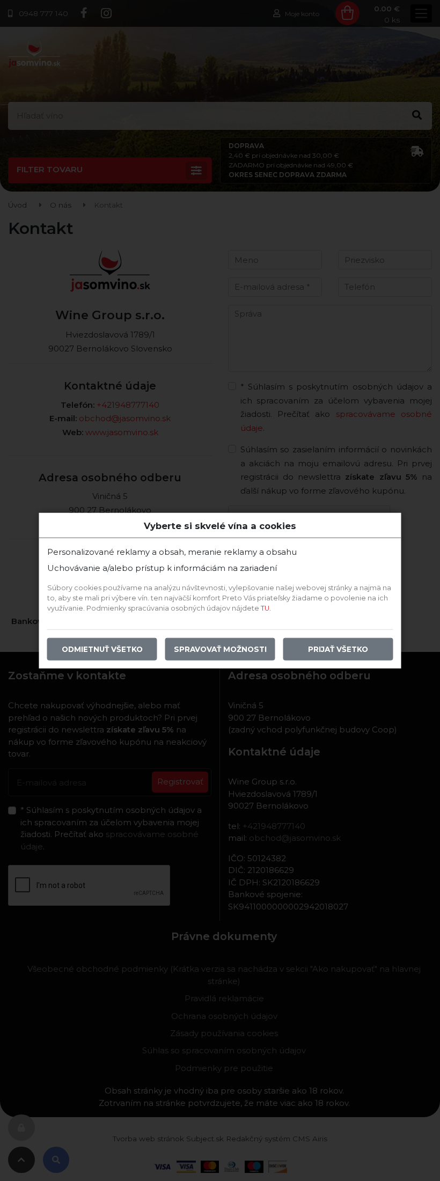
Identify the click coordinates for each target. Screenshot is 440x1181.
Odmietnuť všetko (102, 649)
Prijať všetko (338, 649)
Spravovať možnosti (220, 649)
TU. (266, 608)
